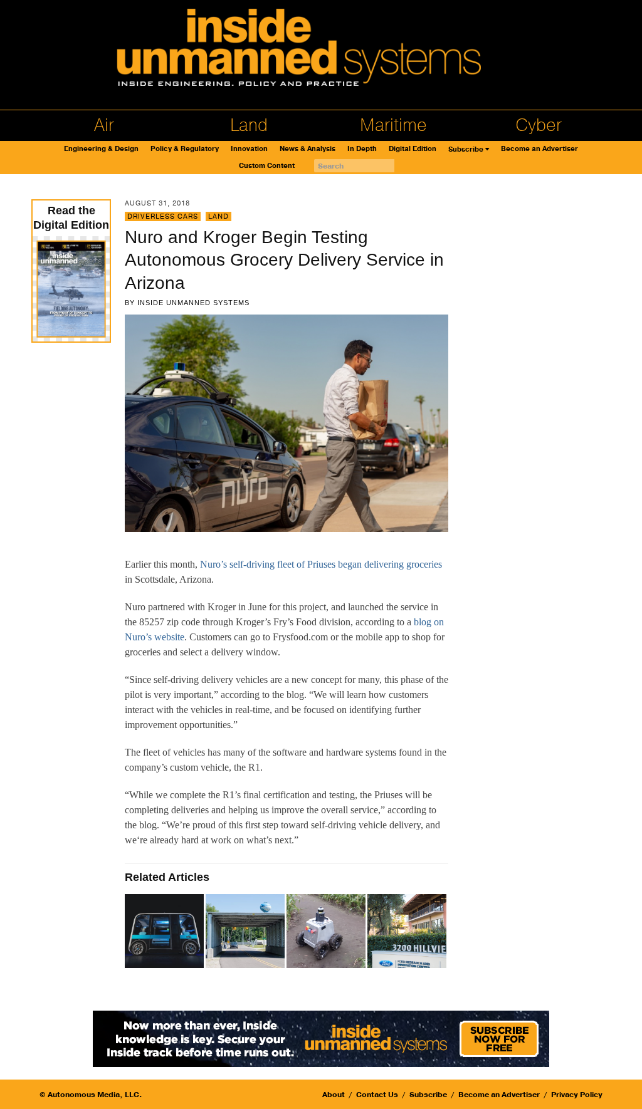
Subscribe (465, 149)
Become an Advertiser (539, 149)
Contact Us (377, 1095)
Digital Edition (412, 149)
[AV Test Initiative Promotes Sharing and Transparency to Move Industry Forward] (165, 932)
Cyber (538, 125)
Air (104, 125)
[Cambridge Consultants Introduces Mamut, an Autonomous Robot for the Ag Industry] (327, 932)
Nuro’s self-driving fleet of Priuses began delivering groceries (321, 564)
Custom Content (267, 165)
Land (249, 125)
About (333, 1095)
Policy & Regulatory (184, 149)
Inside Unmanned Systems (193, 302)
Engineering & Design (101, 149)
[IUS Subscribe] (321, 1038)
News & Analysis (307, 149)
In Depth (362, 149)
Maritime (393, 125)
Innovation (249, 149)
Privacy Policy (577, 1095)
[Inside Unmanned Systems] (321, 51)
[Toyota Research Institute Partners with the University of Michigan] (246, 932)
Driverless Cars (162, 216)
